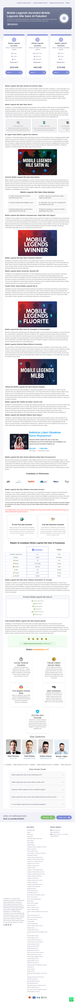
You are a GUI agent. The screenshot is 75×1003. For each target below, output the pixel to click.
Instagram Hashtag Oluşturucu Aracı (36, 872)
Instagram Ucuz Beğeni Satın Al (34, 861)
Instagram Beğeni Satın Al (40, 3)
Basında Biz (30, 836)
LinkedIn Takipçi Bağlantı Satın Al (35, 956)
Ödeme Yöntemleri (31, 849)
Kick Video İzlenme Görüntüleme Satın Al (37, 989)
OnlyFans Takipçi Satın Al (33, 987)
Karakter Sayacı (31, 927)
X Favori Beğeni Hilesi (32, 923)
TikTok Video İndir (31, 905)
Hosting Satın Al (31, 971)
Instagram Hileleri (31, 867)
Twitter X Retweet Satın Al (33, 915)
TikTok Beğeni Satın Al (32, 892)
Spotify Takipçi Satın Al (32, 948)
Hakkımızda (30, 834)
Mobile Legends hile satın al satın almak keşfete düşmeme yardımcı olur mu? (37, 797)
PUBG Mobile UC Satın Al (33, 991)
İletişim (68, 3)
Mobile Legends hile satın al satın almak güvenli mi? (37, 775)
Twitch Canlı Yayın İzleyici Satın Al (35, 952)
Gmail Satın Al (30, 967)
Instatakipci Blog (31, 830)
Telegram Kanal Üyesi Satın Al (34, 954)
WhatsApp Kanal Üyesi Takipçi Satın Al (36, 985)
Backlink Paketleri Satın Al (33, 981)
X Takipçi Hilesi (30, 921)
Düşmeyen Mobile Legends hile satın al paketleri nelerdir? (37, 789)
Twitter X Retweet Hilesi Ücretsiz (35, 925)
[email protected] (56, 830)
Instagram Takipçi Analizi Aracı (34, 876)
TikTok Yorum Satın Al (32, 897)
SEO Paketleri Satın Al (32, 983)
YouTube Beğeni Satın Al (33, 937)
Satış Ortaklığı (30, 842)
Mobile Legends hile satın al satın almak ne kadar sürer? (37, 782)
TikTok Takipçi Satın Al (32, 890)
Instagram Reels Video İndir (33, 886)
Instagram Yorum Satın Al (33, 863)
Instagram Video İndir (32, 882)
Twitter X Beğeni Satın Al (33, 909)
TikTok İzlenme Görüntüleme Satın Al (36, 894)
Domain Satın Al (31, 969)
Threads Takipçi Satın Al (33, 935)
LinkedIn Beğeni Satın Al (33, 958)
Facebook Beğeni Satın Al (33, 944)
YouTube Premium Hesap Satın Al (35, 942)
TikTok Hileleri (30, 901)
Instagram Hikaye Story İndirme (34, 880)
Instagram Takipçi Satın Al (24, 3)
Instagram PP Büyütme (32, 878)
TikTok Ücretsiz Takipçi (32, 903)
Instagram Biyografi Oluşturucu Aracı (36, 874)
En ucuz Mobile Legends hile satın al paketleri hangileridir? (37, 804)
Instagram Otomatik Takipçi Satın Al (35, 859)
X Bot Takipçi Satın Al (32, 919)
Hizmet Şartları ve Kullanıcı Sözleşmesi (36, 853)
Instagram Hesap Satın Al (33, 865)
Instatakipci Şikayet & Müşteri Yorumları (36, 846)
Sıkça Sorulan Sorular (32, 851)
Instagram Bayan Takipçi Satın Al (35, 857)
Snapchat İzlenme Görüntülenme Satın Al (37, 965)
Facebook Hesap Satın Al (33, 946)
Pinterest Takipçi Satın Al (33, 960)
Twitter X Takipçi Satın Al (33, 907)
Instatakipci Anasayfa (32, 855)
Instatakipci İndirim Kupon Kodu (34, 838)
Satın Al (9, 72)
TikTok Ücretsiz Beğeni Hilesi (34, 899)
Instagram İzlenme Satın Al (56, 3)
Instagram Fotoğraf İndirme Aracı (35, 884)
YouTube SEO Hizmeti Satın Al (34, 939)
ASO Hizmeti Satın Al (32, 979)
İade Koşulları (30, 840)
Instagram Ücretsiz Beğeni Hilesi (35, 869)
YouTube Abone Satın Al (32, 929)
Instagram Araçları (31, 888)
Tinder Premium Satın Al (33, 962)
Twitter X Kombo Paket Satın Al (34, 917)
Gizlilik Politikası (31, 844)
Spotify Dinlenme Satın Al (33, 950)
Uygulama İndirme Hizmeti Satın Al (35, 977)
